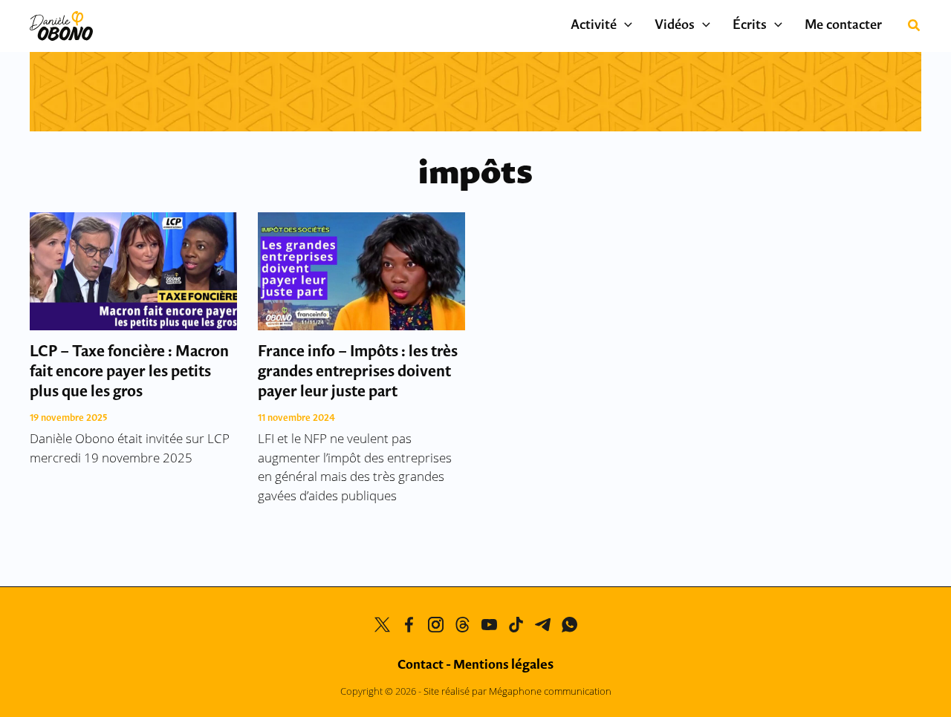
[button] (624, 26)
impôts (475, 174)
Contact (420, 665)
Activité (594, 26)
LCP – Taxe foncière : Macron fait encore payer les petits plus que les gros (129, 372)
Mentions (503, 665)
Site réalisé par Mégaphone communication (517, 691)
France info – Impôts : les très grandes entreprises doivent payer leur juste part (358, 372)
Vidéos (675, 26)
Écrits (750, 26)
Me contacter (843, 26)
